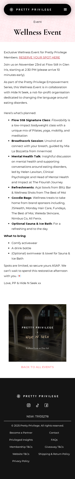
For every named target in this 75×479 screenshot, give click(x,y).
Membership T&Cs (21, 446)
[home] (29, 10)
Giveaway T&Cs (54, 446)
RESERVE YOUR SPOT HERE (39, 57)
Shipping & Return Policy (54, 453)
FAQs (54, 439)
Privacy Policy (20, 461)
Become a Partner (21, 432)
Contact (54, 432)
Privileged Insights (21, 439)
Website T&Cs (20, 453)
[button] (65, 9)
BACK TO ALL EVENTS (37, 367)
